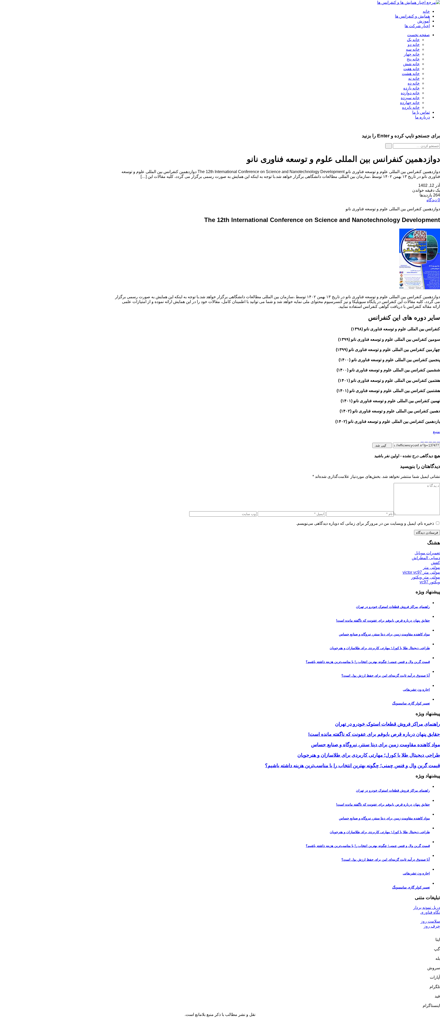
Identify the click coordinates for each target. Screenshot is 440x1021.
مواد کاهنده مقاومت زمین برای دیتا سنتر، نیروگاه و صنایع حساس (384, 634)
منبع (436, 431)
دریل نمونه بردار (426, 907)
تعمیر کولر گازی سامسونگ (411, 703)
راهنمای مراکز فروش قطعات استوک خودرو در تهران (393, 607)
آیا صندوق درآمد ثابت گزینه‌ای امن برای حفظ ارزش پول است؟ (385, 675)
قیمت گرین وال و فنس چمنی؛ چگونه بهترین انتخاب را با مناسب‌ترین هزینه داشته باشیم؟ (368, 662)
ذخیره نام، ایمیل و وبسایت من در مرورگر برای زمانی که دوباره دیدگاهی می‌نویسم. (365, 523)
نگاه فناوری (430, 912)
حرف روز (432, 926)
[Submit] (388, 146)
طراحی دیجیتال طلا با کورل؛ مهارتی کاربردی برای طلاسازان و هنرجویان (380, 648)
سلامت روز (430, 921)
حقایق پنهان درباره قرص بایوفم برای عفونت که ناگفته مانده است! (383, 620)
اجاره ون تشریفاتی (416, 689)
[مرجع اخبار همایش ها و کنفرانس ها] (408, 2)
